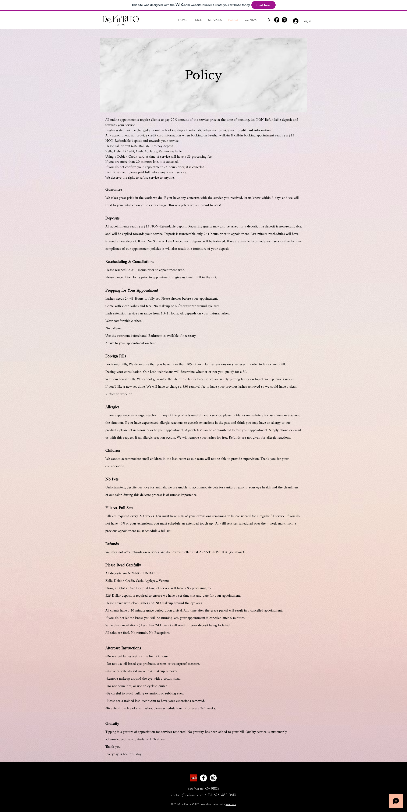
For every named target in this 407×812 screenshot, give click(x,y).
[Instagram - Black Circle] (284, 19)
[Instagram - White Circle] (213, 777)
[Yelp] (269, 19)
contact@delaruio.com (187, 794)
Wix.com (231, 804)
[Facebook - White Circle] (203, 777)
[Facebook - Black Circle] (276, 19)
